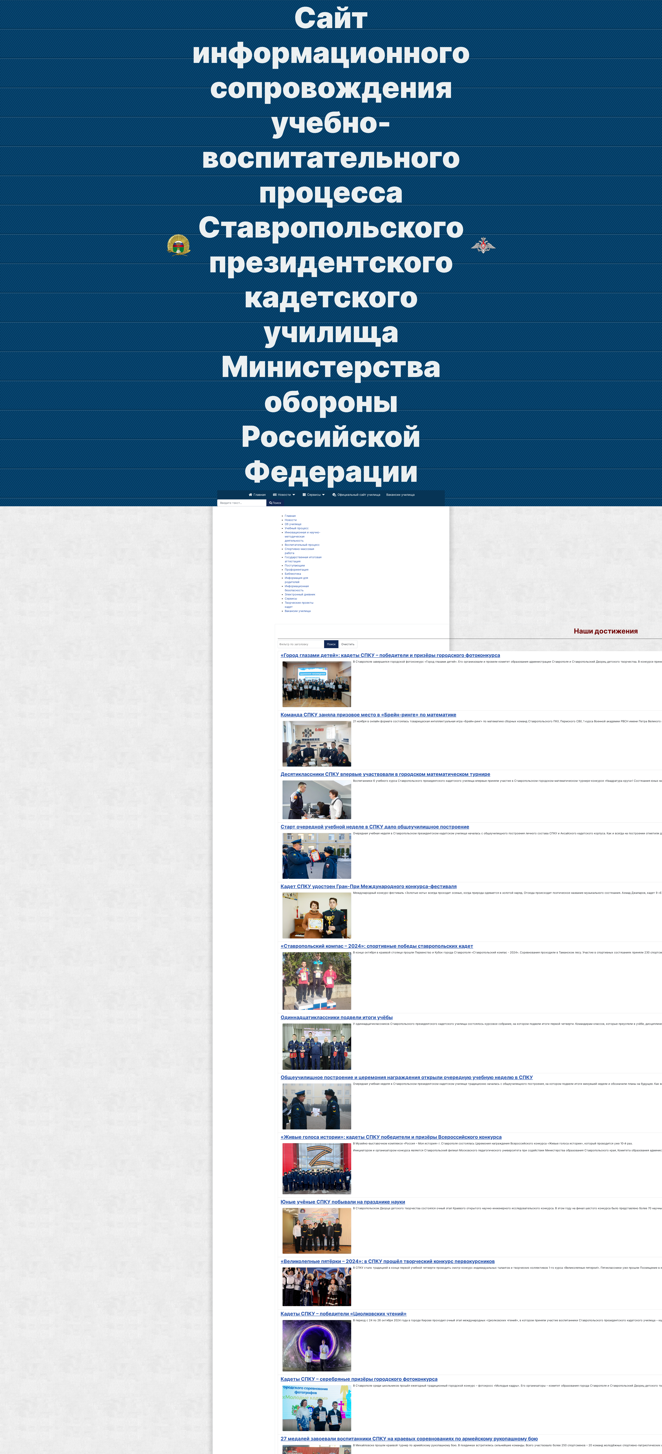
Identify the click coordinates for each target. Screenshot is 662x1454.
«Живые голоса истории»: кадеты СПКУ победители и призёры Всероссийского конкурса (391, 1137)
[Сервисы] (323, 495)
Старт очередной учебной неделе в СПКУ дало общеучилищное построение (375, 827)
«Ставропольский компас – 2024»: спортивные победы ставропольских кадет (377, 946)
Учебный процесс (297, 528)
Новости (284, 494)
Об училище (293, 524)
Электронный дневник (300, 594)
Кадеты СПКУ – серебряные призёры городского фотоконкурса (359, 1379)
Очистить (347, 644)
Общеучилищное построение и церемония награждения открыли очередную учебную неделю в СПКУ (407, 1077)
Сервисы (314, 494)
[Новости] (293, 495)
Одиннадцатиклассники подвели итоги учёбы (337, 1017)
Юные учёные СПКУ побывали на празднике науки (343, 1202)
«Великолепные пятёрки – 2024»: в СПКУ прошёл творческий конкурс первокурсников (388, 1261)
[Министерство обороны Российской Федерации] (483, 244)
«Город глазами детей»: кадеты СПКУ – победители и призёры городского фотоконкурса (390, 655)
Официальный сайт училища (358, 494)
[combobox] (242, 502)
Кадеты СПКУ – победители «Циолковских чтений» (344, 1314)
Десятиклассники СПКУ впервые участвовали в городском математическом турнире (385, 774)
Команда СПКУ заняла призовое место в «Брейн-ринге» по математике (368, 715)
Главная (260, 494)
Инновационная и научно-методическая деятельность (302, 536)
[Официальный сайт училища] (179, 244)
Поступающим (295, 565)
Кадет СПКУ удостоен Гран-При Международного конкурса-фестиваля (369, 886)
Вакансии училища (400, 494)
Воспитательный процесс (302, 544)
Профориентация (296, 569)
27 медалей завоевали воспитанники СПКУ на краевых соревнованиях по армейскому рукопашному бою (409, 1439)
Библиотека (293, 573)
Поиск (277, 503)
